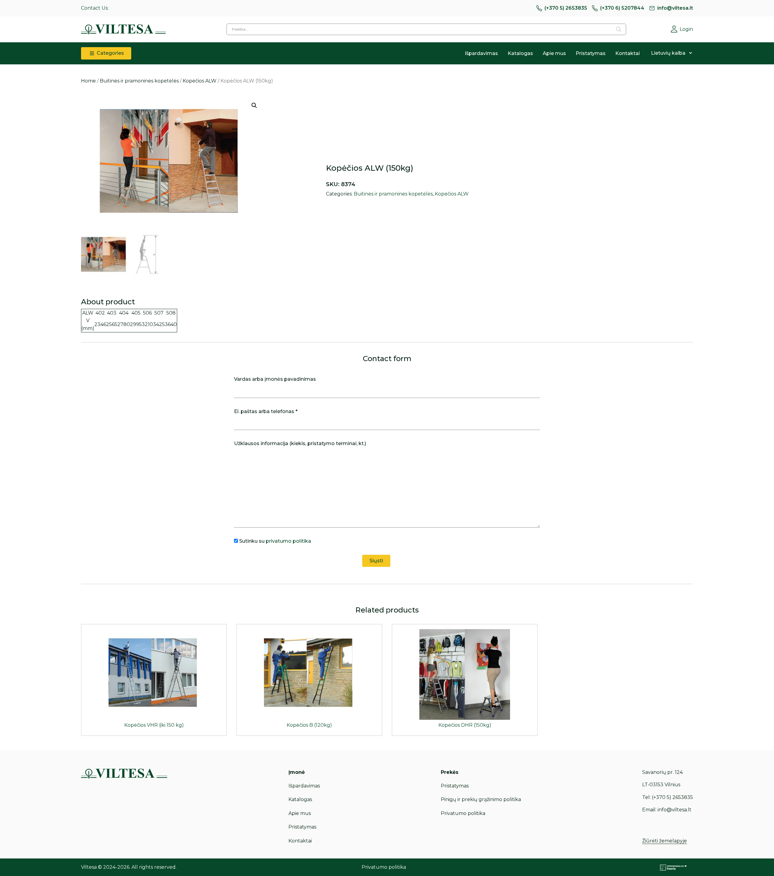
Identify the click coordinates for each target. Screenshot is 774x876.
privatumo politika (288, 541)
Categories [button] (110, 53)
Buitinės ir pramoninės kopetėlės (139, 81)
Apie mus (554, 53)
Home (88, 81)
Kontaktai (627, 53)
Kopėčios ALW (199, 81)
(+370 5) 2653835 (566, 8)
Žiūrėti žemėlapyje (664, 841)
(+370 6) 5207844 (622, 8)
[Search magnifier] (618, 29)
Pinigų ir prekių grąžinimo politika (481, 799)
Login (686, 29)
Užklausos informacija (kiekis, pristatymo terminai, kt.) (300, 443)
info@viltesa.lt (675, 8)
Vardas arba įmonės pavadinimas (275, 379)
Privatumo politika (463, 813)
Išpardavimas (481, 53)
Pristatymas (591, 53)
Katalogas (520, 53)
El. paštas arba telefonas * (266, 411)
